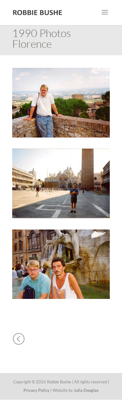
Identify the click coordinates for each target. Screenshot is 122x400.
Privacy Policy (36, 390)
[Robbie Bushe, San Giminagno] (61, 135)
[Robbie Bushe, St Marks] (61, 216)
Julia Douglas (86, 390)
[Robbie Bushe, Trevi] (61, 297)
